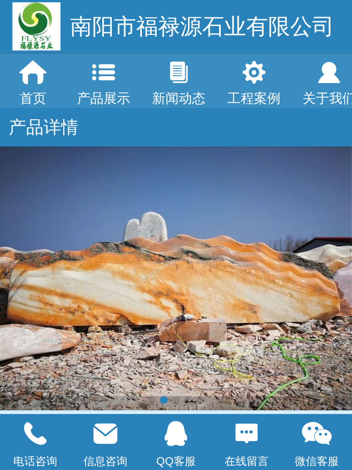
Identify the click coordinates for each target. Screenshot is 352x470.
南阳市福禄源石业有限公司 (202, 26)
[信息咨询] (106, 433)
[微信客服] (316, 433)
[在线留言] (246, 433)
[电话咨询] (35, 433)
